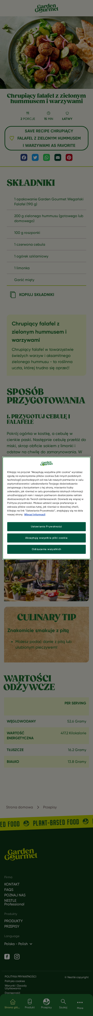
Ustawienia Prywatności (46, 526)
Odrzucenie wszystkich (46, 549)
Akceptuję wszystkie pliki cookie (46, 537)
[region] (46, 508)
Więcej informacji (34, 514)
